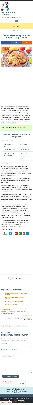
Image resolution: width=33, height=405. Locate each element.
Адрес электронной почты (10, 349)
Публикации (15, 401)
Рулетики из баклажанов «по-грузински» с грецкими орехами (14, 312)
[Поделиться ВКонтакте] (16, 42)
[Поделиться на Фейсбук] (6, 42)
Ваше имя (4, 343)
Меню (17, 26)
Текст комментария (7, 356)
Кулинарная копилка (11, 398)
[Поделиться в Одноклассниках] (27, 42)
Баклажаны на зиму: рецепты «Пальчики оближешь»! (19, 318)
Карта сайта (23, 401)
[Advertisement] (16, 87)
